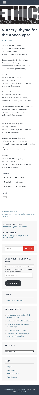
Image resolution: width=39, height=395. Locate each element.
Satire (15, 211)
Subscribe (13, 283)
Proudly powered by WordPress (14, 389)
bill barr (6, 214)
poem (28, 214)
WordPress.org (12, 377)
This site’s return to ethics (17, 330)
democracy (16, 214)
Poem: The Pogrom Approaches (15, 225)
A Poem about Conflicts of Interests (20, 321)
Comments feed (13, 374)
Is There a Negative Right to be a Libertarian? (15, 235)
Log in (9, 367)
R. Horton (9, 40)
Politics (10, 211)
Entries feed (11, 370)
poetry (6, 211)
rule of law (5, 216)
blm (10, 214)
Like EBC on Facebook (15, 300)
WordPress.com (20, 391)
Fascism (23, 214)
